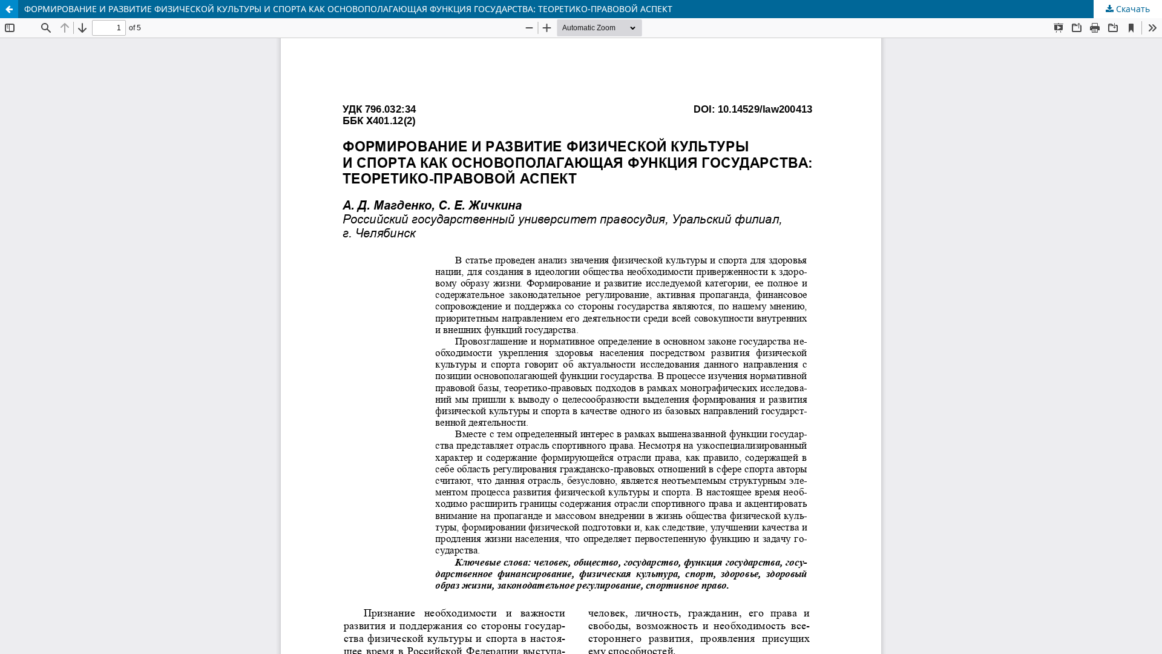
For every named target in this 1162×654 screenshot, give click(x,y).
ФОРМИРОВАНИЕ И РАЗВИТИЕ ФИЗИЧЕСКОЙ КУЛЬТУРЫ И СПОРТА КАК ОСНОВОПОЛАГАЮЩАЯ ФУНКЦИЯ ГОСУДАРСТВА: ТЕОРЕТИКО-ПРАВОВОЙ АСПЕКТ (348, 9)
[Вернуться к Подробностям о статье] (9, 9)
